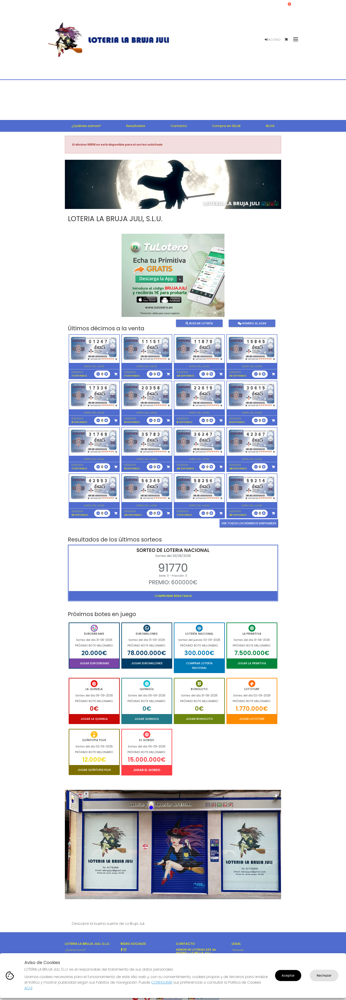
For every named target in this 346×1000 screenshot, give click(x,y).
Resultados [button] (135, 125)
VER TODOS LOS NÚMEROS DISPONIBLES (248, 523)
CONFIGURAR (161, 982)
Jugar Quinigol (146, 719)
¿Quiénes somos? (75, 950)
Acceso (274, 40)
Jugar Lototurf (252, 719)
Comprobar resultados (173, 596)
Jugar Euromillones (146, 663)
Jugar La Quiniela (94, 719)
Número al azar (253, 323)
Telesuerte (238, 950)
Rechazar (324, 975)
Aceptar (288, 975)
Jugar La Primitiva (251, 663)
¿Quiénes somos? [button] (86, 125)
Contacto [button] (179, 125)
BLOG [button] (270, 125)
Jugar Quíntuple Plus (94, 770)
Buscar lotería (200, 323)
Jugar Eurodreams (94, 663)
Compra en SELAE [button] (226, 125)
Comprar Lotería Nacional (199, 665)
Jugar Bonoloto (199, 719)
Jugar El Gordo (146, 770)
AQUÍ (28, 988)
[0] (288, 39)
